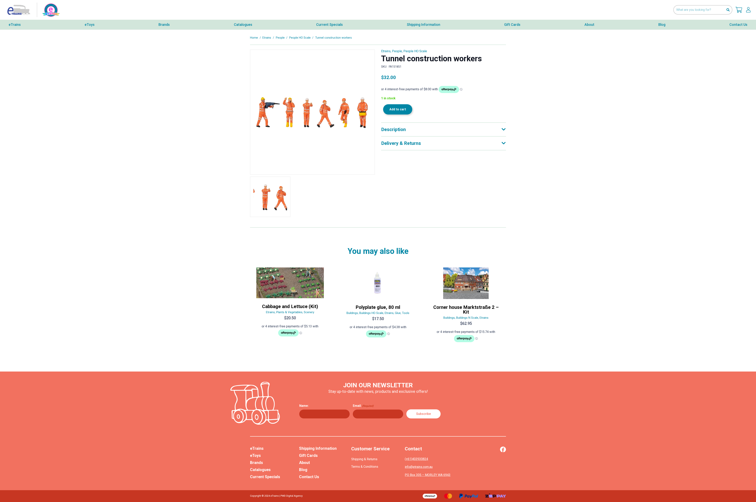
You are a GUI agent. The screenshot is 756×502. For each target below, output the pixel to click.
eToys (255, 455)
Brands (256, 462)
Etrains (266, 37)
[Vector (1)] (503, 449)
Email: (363, 406)
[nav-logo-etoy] (32, 10)
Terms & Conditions (364, 466)
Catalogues (260, 469)
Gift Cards (308, 455)
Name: (304, 406)
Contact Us (309, 476)
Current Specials (265, 476)
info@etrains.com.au (419, 467)
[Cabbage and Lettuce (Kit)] (290, 306)
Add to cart (397, 109)
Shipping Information (318, 448)
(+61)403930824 (416, 459)
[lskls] (748, 10)
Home (254, 37)
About (304, 462)
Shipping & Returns (364, 459)
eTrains (257, 448)
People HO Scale (300, 37)
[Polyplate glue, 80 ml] (378, 306)
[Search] (728, 10)
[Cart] (738, 10)
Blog (303, 469)
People (280, 37)
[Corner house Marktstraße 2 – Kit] (466, 306)
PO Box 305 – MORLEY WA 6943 (427, 475)
